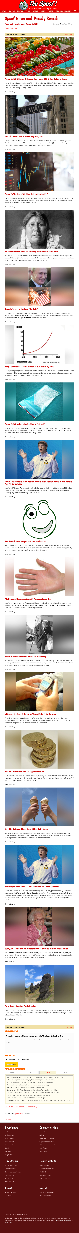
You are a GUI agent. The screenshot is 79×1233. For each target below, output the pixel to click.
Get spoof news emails (48, 1145)
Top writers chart (11, 1165)
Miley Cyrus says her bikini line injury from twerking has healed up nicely (31, 1080)
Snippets (43, 1132)
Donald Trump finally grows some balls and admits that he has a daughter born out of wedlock (38, 1100)
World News (9, 1138)
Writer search (9, 1175)
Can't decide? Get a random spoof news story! (21, 1107)
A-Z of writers (9, 1178)
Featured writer (10, 1169)
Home (4, 11)
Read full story (10, 92)
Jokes (42, 1135)
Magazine (8, 1155)
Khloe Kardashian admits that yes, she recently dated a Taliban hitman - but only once (35, 1077)
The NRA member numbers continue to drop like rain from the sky (29, 1095)
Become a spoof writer (13, 1172)
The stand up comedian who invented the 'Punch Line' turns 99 (28, 1085)
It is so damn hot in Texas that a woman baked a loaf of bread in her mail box (32, 1090)
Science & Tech (10, 1145)
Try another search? (12, 28)
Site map (8, 1196)
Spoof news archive (47, 1169)
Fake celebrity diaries (47, 1138)
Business (8, 1151)
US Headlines (9, 1132)
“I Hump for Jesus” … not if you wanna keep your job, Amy (26, 1087)
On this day (43, 1172)
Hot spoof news (45, 1175)
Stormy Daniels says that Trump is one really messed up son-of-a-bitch (30, 1082)
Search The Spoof (46, 1165)
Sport (7, 1148)
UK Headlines (9, 1135)
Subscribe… (11, 1064)
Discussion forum (46, 1151)
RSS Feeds (43, 1148)
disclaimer (8, 1223)
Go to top (8, 1119)
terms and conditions (63, 1220)
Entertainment (10, 1142)
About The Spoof (11, 1192)
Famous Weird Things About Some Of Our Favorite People (26, 1098)
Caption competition (47, 1142)
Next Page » (69, 34)
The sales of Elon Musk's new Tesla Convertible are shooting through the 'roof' (33, 1092)
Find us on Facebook (47, 1196)
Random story (45, 1178)
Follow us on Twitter (47, 1192)
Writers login (9, 1182)
